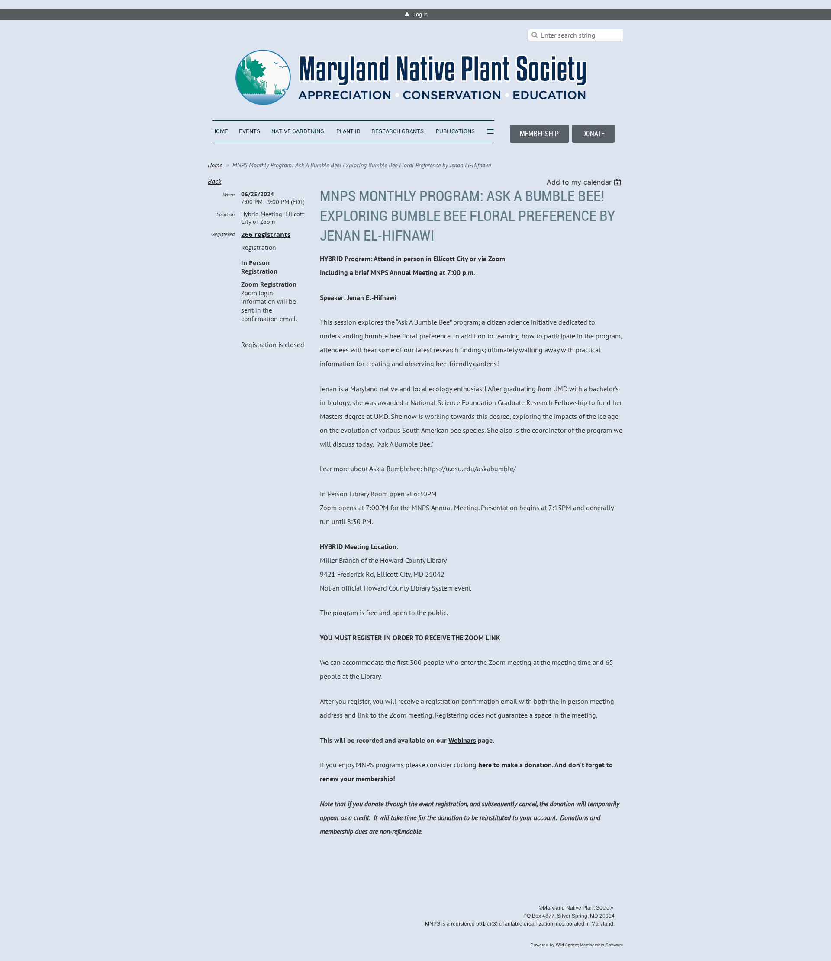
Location (225, 214)
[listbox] (585, 182)
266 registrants (265, 234)
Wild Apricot (567, 944)
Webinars (462, 740)
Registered (223, 234)
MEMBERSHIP (539, 133)
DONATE (593, 133)
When (229, 194)
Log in (420, 14)
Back (214, 181)
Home (215, 165)
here (485, 764)
